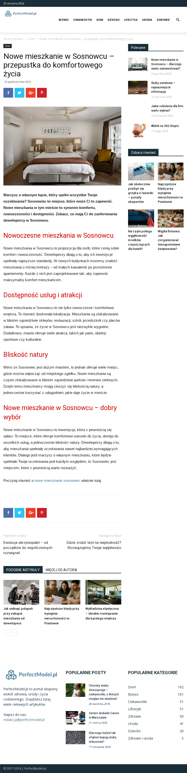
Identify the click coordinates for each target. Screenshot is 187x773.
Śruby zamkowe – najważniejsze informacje (163, 87)
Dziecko (114, 19)
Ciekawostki (82, 19)
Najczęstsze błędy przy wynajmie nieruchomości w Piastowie (170, 193)
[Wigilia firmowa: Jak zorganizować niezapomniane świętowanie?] (171, 218)
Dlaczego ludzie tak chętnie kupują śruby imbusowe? (102, 737)
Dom (99, 19)
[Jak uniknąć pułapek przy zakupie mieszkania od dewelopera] (21, 592)
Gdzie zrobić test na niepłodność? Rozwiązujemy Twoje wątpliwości (93, 545)
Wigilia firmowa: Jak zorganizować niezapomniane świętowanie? (169, 240)
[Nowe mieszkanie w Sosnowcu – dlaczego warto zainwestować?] (138, 64)
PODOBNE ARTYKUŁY (23, 570)
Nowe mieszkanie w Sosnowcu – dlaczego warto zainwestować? (166, 64)
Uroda (147, 19)
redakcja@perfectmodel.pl (24, 719)
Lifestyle (131, 19)
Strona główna (13, 39)
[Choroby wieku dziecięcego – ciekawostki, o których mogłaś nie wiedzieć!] (75, 690)
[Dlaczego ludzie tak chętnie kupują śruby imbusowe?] (75, 737)
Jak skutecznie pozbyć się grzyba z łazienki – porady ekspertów (140, 193)
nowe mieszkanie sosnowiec (57, 480)
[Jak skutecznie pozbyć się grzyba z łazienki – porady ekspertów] (141, 171)
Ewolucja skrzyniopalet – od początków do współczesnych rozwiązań (27, 547)
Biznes (64, 19)
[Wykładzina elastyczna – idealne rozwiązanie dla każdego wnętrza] (103, 592)
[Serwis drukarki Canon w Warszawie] (75, 717)
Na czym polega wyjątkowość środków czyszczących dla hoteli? (140, 240)
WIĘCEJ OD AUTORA (61, 570)
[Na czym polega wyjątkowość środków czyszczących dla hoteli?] (141, 218)
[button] (178, 20)
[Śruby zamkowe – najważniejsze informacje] (138, 87)
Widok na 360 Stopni (165, 126)
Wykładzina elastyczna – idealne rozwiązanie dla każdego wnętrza (102, 613)
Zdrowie (163, 19)
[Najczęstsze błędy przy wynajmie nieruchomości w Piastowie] (62, 592)
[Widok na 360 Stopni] (138, 130)
